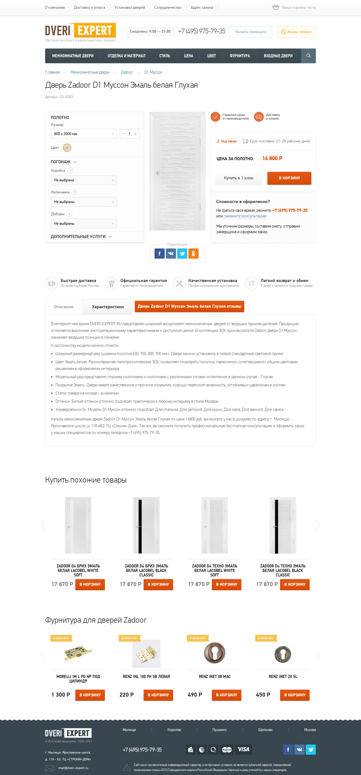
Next (317, 524)
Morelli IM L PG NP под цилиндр (78, 678)
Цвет (211, 55)
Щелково (265, 730)
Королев (174, 730)
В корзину (289, 178)
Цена (188, 55)
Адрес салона (202, 7)
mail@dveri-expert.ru (73, 768)
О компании (55, 7)
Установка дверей (130, 7)
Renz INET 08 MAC (215, 676)
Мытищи (129, 730)
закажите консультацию (245, 216)
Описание (63, 307)
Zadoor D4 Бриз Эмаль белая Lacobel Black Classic (146, 570)
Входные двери (278, 55)
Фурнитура (240, 55)
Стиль (164, 55)
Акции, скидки (299, 32)
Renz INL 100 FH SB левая (146, 676)
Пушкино (219, 730)
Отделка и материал (126, 55)
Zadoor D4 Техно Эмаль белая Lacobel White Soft (214, 570)
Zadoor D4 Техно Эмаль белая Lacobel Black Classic (282, 570)
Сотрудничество (167, 7)
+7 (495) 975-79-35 (201, 31)
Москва (310, 730)
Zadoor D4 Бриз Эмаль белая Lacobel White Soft (78, 570)
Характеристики (108, 307)
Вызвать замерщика (250, 32)
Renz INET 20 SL (283, 676)
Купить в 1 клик (239, 178)
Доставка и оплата (89, 7)
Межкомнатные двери (73, 55)
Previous (43, 524)
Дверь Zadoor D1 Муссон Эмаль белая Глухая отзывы (189, 306)
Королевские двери (69, 733)
